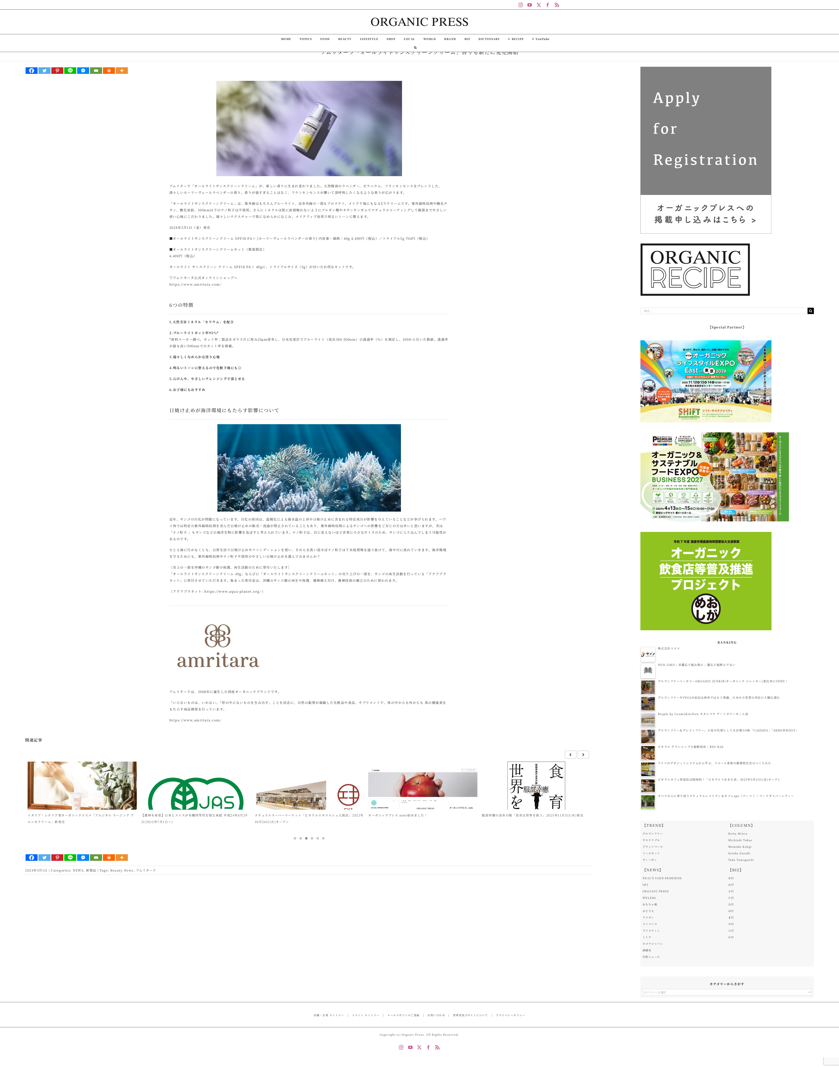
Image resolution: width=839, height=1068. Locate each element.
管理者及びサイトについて (470, 1015)
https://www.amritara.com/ (195, 284)
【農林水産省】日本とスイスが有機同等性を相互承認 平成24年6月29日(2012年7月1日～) (81, 818)
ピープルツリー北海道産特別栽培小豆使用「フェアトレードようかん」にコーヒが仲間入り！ (535, 818)
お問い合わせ (436, 1015)
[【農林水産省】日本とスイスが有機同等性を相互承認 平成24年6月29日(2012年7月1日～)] (82, 803)
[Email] (96, 70)
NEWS (78, 870)
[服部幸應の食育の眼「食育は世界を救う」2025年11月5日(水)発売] (422, 803)
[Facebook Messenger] (83, 70)
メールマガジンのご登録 (403, 1015)
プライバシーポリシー (510, 1015)
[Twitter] (44, 70)
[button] (415, 47)
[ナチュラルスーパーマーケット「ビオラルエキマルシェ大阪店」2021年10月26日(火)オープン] (195, 803)
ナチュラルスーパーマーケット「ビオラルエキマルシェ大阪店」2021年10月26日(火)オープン (195, 818)
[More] (122, 70)
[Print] (109, 70)
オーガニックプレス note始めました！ (284, 815)
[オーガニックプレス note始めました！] (309, 803)
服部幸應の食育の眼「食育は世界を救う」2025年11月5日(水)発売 (419, 815)
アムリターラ (146, 870)
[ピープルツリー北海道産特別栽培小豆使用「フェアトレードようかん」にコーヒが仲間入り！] (536, 803)
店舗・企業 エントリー (329, 1015)
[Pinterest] (57, 70)
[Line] (70, 70)
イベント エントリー (366, 1015)
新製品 (91, 870)
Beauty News (121, 870)
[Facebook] (32, 70)
